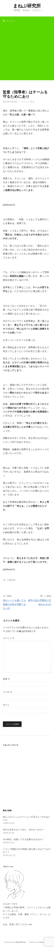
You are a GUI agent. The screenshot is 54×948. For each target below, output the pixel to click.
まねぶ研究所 (27, 5)
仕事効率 (11, 580)
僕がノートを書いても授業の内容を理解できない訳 (14, 604)
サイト (6, 705)
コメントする (27, 101)
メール (7, 692)
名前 (6, 679)
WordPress (21, 942)
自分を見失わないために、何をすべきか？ (23, 829)
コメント (8, 638)
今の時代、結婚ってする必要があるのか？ (23, 839)
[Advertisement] (27, 53)
